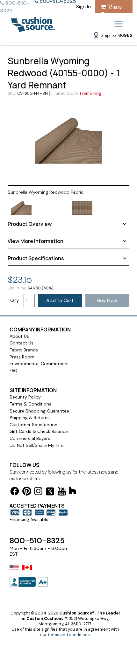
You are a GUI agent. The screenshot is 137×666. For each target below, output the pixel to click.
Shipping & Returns (30, 417)
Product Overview (30, 223)
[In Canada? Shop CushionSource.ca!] (27, 571)
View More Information (35, 241)
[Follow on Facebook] (15, 492)
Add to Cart (60, 300)
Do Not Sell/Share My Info (37, 445)
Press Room (22, 357)
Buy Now (107, 300)
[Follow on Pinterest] (26, 492)
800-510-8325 (37, 540)
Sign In (83, 6)
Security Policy (25, 397)
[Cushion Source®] (33, 29)
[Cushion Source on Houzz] (72, 491)
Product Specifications (36, 258)
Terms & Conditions (30, 404)
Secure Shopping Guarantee (39, 411)
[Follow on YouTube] (61, 492)
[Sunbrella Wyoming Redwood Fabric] (68, 140)
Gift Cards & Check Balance (39, 431)
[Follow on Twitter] (50, 492)
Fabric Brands (24, 350)
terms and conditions (69, 634)
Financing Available (29, 519)
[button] (113, 36)
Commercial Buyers (30, 438)
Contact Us (21, 343)
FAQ (14, 370)
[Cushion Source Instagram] (38, 492)
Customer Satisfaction (33, 424)
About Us (19, 336)
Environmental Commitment (39, 363)
